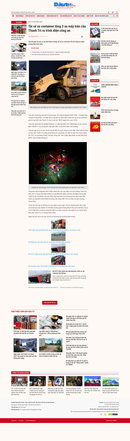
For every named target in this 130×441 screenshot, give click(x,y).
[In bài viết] (82, 36)
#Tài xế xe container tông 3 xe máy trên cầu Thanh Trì (43, 287)
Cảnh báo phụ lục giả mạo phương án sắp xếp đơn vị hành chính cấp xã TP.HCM (77, 347)
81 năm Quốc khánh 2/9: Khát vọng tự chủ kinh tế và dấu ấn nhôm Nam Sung (111, 390)
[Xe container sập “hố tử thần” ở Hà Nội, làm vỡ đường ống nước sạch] (58, 260)
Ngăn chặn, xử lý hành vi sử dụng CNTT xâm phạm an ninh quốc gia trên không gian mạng (25, 356)
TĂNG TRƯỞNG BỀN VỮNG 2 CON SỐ (109, 86)
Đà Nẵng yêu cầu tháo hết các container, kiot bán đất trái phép (49, 242)
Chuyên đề (94, 81)
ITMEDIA (114, 420)
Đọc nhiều (94, 24)
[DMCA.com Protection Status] (113, 414)
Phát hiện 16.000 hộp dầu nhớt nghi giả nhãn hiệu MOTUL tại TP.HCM (18, 37)
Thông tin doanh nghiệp (20, 373)
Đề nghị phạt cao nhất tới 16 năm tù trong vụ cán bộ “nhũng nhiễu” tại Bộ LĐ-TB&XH (77, 363)
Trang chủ (13, 420)
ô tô (56, 124)
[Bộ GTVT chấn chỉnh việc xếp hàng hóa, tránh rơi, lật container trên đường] (58, 248)
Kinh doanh (40, 16)
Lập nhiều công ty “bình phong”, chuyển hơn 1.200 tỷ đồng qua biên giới (18, 56)
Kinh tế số (90, 16)
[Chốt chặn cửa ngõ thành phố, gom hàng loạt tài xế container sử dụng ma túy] (58, 224)
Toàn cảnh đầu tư (52, 16)
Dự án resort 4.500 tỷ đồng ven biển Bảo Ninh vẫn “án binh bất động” (109, 55)
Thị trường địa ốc (66, 16)
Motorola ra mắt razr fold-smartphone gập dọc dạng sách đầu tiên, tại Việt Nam (56, 390)
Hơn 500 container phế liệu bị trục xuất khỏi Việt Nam (46, 54)
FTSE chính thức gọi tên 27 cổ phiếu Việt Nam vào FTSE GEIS (109, 30)
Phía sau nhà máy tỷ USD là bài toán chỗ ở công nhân (109, 67)
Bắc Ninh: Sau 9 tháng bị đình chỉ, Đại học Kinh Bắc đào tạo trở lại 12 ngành (76, 339)
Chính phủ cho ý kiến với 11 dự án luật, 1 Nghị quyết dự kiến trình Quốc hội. (18, 113)
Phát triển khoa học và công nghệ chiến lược (109, 111)
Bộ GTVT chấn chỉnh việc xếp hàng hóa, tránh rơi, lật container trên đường (53, 254)
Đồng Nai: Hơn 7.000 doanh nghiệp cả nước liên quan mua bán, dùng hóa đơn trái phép (76, 355)
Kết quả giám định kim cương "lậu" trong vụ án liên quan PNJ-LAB (76, 333)
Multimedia (19, 16)
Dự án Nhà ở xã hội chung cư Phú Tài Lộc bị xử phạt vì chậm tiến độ (18, 94)
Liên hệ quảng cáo (30, 420)
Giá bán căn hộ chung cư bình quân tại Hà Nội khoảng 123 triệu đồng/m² (109, 43)
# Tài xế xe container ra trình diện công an (71, 287)
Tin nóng (19, 22)
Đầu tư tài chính (79, 16)
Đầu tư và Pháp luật (101, 16)
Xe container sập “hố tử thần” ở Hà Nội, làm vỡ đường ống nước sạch (51, 266)
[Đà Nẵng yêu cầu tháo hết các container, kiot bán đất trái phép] (58, 236)
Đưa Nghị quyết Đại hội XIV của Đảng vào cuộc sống (109, 98)
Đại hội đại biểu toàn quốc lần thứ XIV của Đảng (109, 123)
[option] (19, 386)
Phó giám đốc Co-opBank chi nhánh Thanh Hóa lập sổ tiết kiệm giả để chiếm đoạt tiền (77, 318)
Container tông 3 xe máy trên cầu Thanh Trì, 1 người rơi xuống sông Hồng (51, 52)
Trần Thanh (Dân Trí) (33, 36)
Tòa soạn (21, 420)
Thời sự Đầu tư (30, 16)
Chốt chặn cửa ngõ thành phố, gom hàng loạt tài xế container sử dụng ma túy (54, 230)
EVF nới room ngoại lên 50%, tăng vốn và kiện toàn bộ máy (92, 390)
